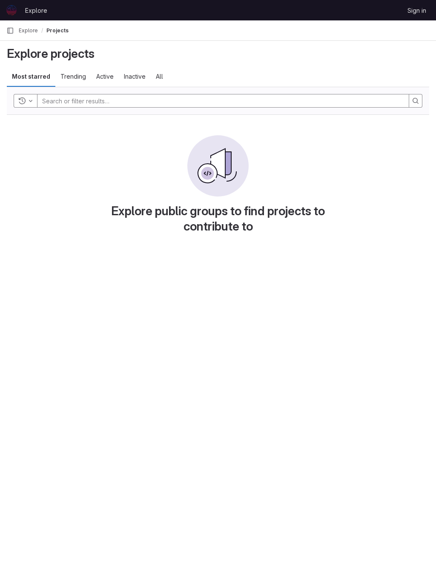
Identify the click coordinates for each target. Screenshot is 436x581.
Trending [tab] (73, 76)
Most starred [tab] (31, 76)
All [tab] (159, 76)
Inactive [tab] (135, 76)
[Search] (415, 101)
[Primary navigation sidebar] (10, 30)
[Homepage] (11, 10)
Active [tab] (105, 76)
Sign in (416, 10)
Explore (36, 10)
